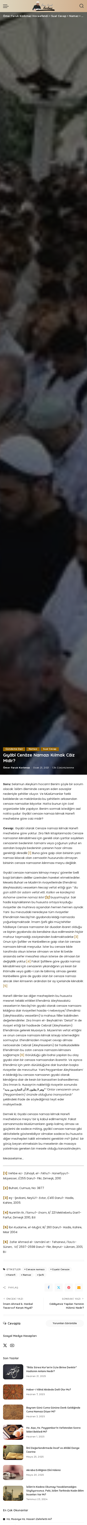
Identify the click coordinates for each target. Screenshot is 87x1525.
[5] (5, 986)
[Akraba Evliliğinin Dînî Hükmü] (13, 1472)
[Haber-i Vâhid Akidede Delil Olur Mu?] (13, 1392)
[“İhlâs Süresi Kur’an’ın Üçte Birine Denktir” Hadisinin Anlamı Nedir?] (13, 1371)
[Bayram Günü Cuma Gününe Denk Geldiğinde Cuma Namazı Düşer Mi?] (13, 1412)
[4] (28, 961)
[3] (76, 937)
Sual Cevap (49, 749)
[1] (29, 853)
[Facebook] (49, 1287)
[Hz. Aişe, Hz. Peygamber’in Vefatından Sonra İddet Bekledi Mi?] (13, 1432)
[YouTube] (12, 1345)
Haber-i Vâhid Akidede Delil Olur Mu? (48, 1389)
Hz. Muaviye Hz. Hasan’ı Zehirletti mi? (29, 1519)
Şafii (41, 1274)
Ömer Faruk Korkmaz (16, 767)
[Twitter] (59, 1287)
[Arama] (81, 6)
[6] (22, 1055)
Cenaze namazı (35, 1269)
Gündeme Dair (14, 749)
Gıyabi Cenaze (60, 1269)
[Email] (79, 1287)
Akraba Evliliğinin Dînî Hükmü (43, 1470)
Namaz (33, 749)
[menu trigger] (7, 6)
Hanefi (11, 1274)
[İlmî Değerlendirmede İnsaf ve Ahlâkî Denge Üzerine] (13, 1452)
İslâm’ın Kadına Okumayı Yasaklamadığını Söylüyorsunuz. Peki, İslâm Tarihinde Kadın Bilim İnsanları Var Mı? (55, 1490)
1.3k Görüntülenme (63, 767)
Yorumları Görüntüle (65, 1323)
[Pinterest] (69, 1287)
